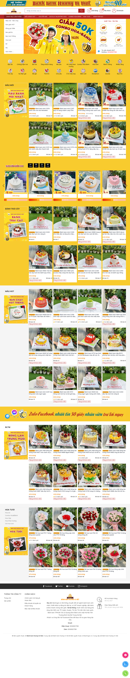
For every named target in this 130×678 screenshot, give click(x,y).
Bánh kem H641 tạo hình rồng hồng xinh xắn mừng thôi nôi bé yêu (114, 315)
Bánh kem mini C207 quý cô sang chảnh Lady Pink (63, 109)
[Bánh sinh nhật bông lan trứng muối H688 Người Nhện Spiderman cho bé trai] (65, 437)
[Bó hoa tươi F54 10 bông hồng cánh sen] (89, 555)
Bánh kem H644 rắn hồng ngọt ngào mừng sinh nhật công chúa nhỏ (89, 393)
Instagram (83, 586)
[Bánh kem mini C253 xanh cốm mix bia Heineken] (40, 95)
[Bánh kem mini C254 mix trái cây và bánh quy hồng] (114, 257)
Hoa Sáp (8, 518)
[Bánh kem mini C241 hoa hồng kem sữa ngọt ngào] (40, 378)
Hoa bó (7, 513)
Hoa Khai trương (10, 521)
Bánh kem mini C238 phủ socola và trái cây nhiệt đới (88, 272)
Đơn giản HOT (10, 24)
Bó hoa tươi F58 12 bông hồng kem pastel (114, 534)
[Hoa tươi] (16, 541)
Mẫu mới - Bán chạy (12, 21)
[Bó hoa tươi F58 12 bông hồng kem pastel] (114, 519)
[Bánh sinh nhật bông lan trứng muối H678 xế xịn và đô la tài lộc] (89, 437)
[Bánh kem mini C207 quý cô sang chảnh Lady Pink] (65, 95)
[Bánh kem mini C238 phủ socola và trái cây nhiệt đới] (89, 257)
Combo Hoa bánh (75, 16)
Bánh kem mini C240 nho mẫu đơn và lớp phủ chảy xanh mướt (63, 233)
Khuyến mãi (43, 16)
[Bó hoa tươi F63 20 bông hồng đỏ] (89, 519)
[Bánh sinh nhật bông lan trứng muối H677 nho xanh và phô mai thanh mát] (40, 437)
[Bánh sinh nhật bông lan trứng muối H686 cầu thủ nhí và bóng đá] (114, 475)
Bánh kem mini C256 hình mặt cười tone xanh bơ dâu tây (64, 315)
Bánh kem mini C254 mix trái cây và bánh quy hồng (112, 272)
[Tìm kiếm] (81, 11)
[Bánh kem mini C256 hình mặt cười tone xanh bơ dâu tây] (65, 301)
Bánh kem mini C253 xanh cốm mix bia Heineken (39, 109)
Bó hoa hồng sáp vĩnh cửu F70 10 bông (64, 534)
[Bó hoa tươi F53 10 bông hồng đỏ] (65, 555)
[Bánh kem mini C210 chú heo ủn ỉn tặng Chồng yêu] (65, 133)
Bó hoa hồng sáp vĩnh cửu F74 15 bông (113, 570)
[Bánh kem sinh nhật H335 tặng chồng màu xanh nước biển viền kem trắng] (89, 95)
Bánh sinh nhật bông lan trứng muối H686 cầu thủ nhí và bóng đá (114, 490)
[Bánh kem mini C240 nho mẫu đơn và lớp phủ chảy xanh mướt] (65, 218)
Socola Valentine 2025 (58, 16)
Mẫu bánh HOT (30, 16)
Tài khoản (119, 10)
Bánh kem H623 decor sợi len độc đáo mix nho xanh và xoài (113, 233)
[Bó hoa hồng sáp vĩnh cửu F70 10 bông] (65, 519)
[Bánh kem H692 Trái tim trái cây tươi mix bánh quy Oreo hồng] (40, 257)
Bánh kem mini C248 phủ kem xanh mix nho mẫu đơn (89, 315)
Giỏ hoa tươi (9, 523)
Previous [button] (3, 185)
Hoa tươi (8, 40)
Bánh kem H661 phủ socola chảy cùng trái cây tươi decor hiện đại (63, 272)
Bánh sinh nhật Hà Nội (82, 613)
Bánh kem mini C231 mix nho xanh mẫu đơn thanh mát (40, 148)
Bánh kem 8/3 (98, 16)
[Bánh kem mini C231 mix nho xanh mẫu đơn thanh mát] (40, 133)
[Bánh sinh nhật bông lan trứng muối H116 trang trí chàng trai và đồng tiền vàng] (89, 475)
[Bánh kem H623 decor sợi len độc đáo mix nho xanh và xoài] (114, 218)
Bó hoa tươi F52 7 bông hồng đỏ (40, 570)
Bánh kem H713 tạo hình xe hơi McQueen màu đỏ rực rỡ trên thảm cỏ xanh (89, 354)
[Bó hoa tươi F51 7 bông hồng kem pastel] (40, 519)
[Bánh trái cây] (16, 227)
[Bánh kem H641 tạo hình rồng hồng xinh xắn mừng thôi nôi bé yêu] (114, 301)
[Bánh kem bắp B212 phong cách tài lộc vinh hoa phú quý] (114, 339)
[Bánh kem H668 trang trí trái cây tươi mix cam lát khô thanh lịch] (89, 218)
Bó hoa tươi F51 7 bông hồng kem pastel (40, 534)
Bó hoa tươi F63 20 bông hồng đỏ (88, 534)
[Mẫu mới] (16, 103)
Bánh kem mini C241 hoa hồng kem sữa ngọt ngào (40, 393)
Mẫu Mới (9, 85)
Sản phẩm (7, 601)
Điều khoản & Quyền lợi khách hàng (33, 605)
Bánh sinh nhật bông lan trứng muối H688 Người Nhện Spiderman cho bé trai (65, 451)
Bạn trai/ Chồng (11, 36)
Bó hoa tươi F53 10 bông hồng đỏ (65, 570)
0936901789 (112, 52)
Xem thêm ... (10, 51)
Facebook (48, 586)
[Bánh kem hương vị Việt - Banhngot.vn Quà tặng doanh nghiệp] (14, 10)
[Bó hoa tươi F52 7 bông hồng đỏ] (40, 555)
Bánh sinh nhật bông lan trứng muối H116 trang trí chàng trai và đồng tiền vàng (89, 490)
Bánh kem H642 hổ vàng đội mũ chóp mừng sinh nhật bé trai (40, 354)
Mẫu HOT (9, 291)
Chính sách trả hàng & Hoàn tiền (32, 599)
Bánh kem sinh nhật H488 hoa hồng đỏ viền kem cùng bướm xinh (114, 109)
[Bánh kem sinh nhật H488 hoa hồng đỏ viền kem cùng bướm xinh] (114, 95)
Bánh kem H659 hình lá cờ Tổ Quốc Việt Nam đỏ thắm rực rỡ (40, 315)
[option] (60, 36)
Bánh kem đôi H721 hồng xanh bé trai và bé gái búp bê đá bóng (64, 393)
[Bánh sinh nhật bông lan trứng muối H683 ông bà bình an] (114, 437)
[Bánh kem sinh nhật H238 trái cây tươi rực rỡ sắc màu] (114, 133)
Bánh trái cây (12, 209)
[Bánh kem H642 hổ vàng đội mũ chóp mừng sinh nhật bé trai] (40, 339)
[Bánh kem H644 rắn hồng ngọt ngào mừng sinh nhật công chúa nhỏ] (89, 378)
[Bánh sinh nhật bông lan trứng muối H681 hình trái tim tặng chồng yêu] (65, 339)
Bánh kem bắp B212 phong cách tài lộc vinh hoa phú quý (113, 354)
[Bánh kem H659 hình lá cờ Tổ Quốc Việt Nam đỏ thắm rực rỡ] (40, 301)
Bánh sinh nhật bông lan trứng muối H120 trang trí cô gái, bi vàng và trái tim (65, 490)
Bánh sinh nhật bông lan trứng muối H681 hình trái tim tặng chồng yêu (65, 354)
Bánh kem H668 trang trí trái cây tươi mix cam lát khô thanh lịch (89, 233)
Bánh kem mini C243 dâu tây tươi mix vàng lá (39, 233)
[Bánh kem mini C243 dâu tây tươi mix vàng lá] (40, 218)
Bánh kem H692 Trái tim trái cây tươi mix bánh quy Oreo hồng (40, 272)
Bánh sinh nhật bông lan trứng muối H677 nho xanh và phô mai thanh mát (40, 451)
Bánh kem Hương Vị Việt (61, 636)
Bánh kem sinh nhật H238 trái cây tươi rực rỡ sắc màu (114, 148)
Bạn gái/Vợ (9, 32)
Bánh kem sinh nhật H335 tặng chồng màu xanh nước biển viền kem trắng (89, 109)
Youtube (71, 586)
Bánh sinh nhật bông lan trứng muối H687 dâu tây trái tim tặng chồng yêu (40, 490)
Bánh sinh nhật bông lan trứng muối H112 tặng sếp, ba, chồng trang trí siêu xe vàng (89, 148)
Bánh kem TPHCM (54, 613)
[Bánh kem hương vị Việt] (65, 3)
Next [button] (126, 185)
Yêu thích (107, 10)
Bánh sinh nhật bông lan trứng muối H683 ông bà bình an (114, 451)
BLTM (7, 427)
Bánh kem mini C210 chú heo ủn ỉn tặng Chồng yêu (65, 148)
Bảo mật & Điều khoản (32, 609)
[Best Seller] (16, 309)
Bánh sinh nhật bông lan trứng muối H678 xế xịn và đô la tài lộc (89, 451)
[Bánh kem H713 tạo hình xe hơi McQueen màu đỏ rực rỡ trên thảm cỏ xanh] (89, 339)
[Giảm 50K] (60, 36)
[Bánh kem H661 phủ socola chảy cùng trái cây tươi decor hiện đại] (65, 257)
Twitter (60, 586)
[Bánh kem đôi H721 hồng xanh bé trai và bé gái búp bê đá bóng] (65, 378)
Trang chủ (7, 598)
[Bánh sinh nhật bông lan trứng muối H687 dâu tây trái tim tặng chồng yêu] (40, 475)
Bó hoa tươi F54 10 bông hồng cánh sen (89, 570)
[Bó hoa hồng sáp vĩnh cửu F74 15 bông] (114, 555)
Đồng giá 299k (10, 28)
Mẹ (7, 48)
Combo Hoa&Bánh (11, 515)
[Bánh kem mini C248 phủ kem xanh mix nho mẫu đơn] (89, 301)
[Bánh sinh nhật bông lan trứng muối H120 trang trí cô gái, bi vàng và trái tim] (65, 475)
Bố (6, 44)
